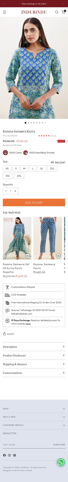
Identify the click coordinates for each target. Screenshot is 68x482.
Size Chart (60, 162)
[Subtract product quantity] (6, 191)
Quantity (8, 184)
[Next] (63, 3)
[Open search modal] (56, 12)
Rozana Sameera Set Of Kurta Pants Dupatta (16, 268)
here (28, 323)
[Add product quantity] (15, 191)
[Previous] (4, 3)
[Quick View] (27, 256)
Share (10, 334)
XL (41, 168)
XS (7, 168)
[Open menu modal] (4, 12)
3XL (8, 175)
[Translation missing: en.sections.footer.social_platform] (5, 456)
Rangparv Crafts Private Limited (17, 470)
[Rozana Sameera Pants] (47, 238)
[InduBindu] (34, 12)
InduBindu (24, 467)
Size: (5, 161)
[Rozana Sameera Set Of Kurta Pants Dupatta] (17, 238)
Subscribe (59, 444)
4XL (19, 175)
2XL (52, 168)
